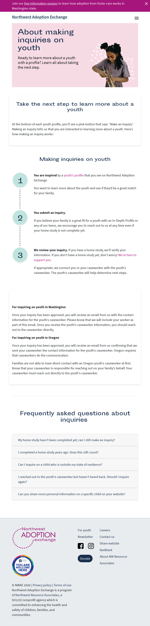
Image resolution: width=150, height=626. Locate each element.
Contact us (107, 537)
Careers (105, 530)
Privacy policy (42, 585)
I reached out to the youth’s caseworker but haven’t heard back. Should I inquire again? (73, 479)
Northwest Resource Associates (37, 595)
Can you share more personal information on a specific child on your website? (71, 494)
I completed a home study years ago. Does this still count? (58, 452)
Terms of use (62, 585)
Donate (85, 558)
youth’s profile (74, 175)
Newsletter (85, 537)
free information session (41, 3)
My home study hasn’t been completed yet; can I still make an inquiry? (66, 440)
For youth (84, 530)
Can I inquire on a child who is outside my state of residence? (60, 464)
